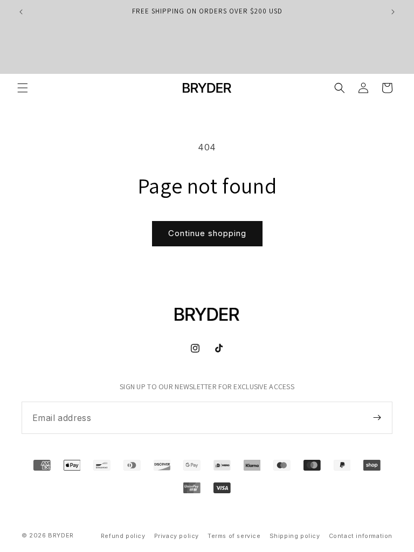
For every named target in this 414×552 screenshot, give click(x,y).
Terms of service (234, 536)
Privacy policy (176, 536)
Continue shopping (207, 233)
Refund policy (123, 536)
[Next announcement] (393, 12)
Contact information (360, 536)
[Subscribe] (377, 417)
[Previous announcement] (21, 12)
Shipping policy (295, 536)
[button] (22, 88)
